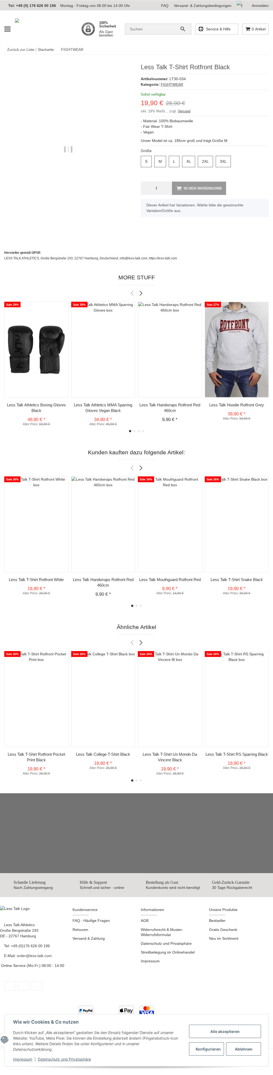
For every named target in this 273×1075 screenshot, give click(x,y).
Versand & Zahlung (89, 938)
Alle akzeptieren (225, 1031)
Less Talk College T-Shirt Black (103, 754)
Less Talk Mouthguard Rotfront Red (170, 579)
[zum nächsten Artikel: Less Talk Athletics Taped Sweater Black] (261, 50)
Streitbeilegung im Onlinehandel (168, 952)
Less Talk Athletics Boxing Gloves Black (36, 408)
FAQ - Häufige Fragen (91, 920)
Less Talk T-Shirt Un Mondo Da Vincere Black (170, 757)
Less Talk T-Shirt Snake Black (237, 579)
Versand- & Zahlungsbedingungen (202, 5)
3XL (225, 161)
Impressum (22, 1059)
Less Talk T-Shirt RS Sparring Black (237, 754)
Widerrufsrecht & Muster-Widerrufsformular (162, 932)
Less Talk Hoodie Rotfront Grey (236, 405)
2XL (207, 161)
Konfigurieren (208, 1049)
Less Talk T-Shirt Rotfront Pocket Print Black (36, 757)
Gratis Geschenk (223, 929)
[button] (241, 5)
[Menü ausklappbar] (7, 29)
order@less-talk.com (35, 956)
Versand (184, 111)
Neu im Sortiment (223, 938)
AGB (144, 920)
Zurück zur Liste (19, 49)
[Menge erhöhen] (166, 188)
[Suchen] (183, 29)
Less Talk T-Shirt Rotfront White (36, 579)
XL (190, 161)
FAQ (164, 5)
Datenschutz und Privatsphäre (64, 1059)
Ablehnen (243, 1049)
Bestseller (217, 920)
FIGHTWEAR (172, 84)
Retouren (80, 929)
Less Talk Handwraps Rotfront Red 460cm (169, 408)
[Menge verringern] (146, 188)
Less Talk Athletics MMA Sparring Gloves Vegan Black (103, 408)
